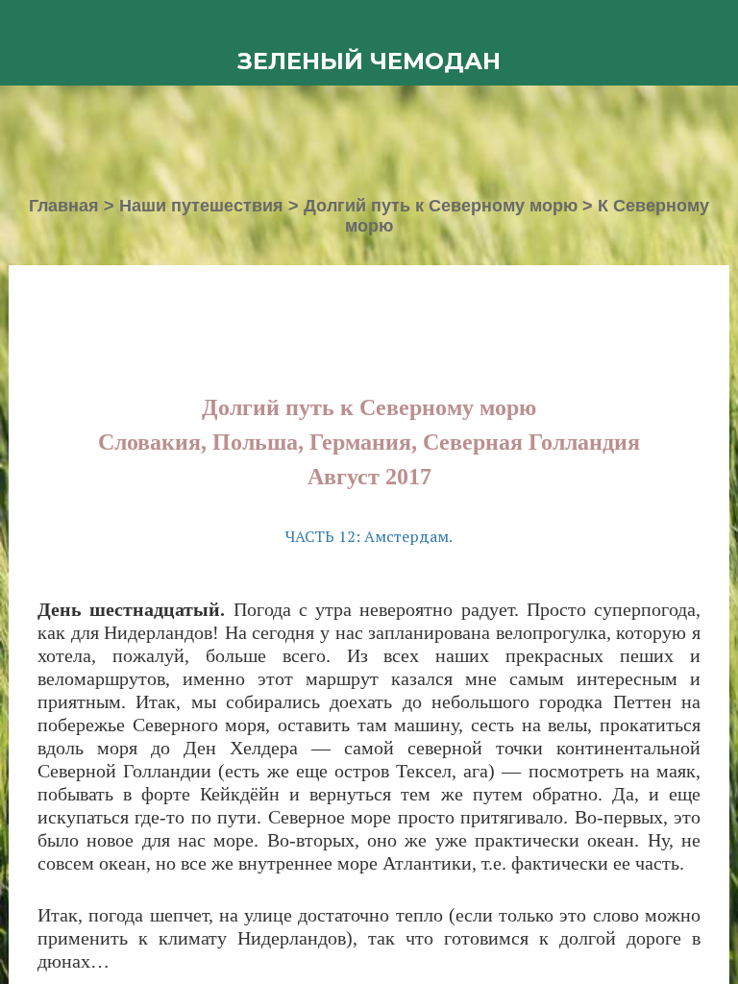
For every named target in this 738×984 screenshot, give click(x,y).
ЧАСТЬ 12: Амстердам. (369, 536)
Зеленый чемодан (369, 61)
